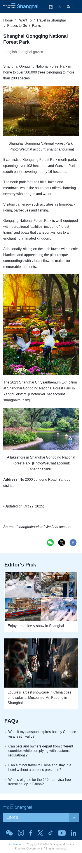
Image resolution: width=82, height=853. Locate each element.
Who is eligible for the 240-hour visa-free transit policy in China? (39, 782)
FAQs (11, 721)
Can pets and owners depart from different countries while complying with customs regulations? (40, 750)
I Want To (24, 20)
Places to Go (17, 25)
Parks (36, 25)
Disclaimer (14, 844)
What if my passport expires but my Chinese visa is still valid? (42, 734)
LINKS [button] (12, 817)
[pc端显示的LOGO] (21, 6)
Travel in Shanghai (51, 20)
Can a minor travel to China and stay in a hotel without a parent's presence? (39, 767)
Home (8, 20)
